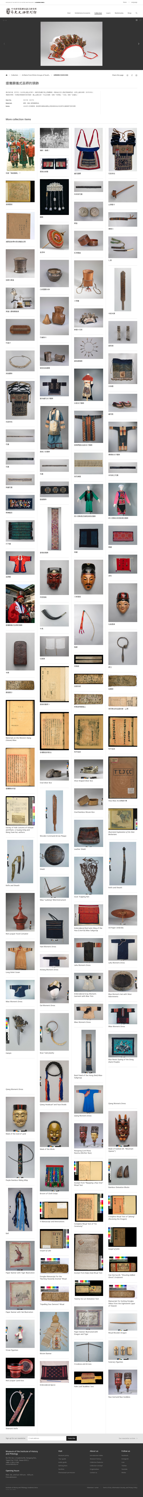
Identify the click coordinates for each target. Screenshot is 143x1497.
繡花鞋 (110, 414)
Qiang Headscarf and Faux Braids (53, 1104)
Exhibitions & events (82, 13)
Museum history (95, 1459)
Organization (94, 1469)
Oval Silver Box (46, 783)
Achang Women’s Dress (49, 969)
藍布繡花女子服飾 (46, 398)
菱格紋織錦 (44, 552)
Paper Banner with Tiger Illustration (20, 1273)
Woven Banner (46, 1353)
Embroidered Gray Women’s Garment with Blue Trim (85, 995)
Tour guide (62, 1459)
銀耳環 (110, 346)
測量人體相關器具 (12, 311)
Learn (108, 13)
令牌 (7, 672)
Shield (42, 869)
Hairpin (8, 1053)
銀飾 (41, 217)
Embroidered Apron (47, 1385)
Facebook (125, 1455)
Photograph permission (66, 1472)
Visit (69, 13)
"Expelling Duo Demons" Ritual (52, 1304)
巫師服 (8, 577)
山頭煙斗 (111, 204)
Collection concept (96, 1466)
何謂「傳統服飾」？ (13, 173)
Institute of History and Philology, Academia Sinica (22, 1487)
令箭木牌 (111, 313)
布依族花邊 (78, 194)
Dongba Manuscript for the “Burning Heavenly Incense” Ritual (53, 1277)
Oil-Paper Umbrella (115, 928)
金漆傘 (42, 252)
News (125, 2)
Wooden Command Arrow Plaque (53, 836)
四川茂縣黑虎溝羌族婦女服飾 (85, 516)
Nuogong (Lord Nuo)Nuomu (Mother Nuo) (83, 1151)
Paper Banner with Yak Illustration (19, 1312)
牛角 (41, 628)
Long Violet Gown (13, 972)
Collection (98, 13)
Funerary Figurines (115, 1362)
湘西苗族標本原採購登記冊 (16, 242)
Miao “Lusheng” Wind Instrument (53, 900)
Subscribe (71, 1438)
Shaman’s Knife (12, 1428)
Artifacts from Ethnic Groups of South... (36, 75)
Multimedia (119, 13)
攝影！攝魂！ (45, 150)
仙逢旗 (42, 658)
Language (134, 2)
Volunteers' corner (93, 1487)
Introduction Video (96, 1455)
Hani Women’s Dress (48, 946)
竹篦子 (8, 343)
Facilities (61, 1469)
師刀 (110, 667)
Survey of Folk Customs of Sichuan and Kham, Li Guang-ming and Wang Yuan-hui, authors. (19, 829)
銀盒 (75, 223)
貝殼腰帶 (9, 373)
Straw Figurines (12, 1350)
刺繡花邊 (9, 487)
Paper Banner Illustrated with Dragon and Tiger (86, 1333)
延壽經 (110, 689)
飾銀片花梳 (78, 329)
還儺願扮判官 (11, 788)
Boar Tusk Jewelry (47, 1053)
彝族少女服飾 (45, 451)
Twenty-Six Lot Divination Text (86, 1299)
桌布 (110, 576)
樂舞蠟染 (9, 512)
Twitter (124, 1466)
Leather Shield (80, 849)
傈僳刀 (110, 229)
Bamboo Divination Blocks (118, 1187)
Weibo (124, 1472)
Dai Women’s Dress (47, 1005)
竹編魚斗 (43, 337)
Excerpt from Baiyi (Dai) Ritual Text (88, 1273)
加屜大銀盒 (10, 280)
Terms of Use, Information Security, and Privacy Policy (120, 1487)
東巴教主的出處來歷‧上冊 (118, 709)
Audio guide (62, 1462)
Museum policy (63, 1455)
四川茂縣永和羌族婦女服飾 (118, 518)
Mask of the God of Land (16, 1134)
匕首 (110, 260)
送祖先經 (77, 686)
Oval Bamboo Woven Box (84, 812)
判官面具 (43, 597)
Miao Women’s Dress (14, 1001)
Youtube (124, 1469)
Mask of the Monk (47, 1149)
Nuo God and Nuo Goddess (119, 1397)
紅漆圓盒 (77, 253)
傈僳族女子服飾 (114, 454)
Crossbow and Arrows (82, 1364)
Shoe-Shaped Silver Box (83, 781)
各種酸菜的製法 (45, 752)
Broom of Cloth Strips (49, 1193)
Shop (129, 13)
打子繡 (8, 544)
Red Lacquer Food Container (17, 934)
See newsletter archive (127, 1438)
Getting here (62, 1466)
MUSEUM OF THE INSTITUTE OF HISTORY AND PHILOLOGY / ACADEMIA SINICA (25, 2)
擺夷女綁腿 (44, 171)
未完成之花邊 (113, 475)
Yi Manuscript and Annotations (52, 1221)
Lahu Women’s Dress (116, 963)
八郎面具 (77, 596)
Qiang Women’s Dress (14, 1089)
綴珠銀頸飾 (78, 361)
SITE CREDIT (13, 1489)
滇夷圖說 (9, 204)
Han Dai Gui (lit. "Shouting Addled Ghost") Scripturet (121, 1276)
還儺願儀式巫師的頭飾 (61, 75)
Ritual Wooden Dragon (117, 1333)
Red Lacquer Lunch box (15, 1380)
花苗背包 (111, 173)
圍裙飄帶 (43, 499)
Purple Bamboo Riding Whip (17, 1180)
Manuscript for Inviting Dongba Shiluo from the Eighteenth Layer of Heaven (121, 1303)
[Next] (139, 44)
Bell (7, 1233)
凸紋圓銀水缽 (45, 289)
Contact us (93, 1472)
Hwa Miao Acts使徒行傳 (117, 801)
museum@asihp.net (12, 1464)
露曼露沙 (9, 692)
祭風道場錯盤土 (80, 707)
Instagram (125, 1459)
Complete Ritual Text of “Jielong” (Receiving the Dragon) (121, 1217)
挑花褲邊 (77, 476)
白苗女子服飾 (79, 403)
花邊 (7, 444)
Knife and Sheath (12, 885)
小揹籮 (76, 301)
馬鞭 (75, 647)
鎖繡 (110, 547)
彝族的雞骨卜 (45, 704)
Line (123, 1462)
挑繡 (75, 552)
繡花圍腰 (77, 173)
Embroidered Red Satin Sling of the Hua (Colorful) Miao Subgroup (88, 929)
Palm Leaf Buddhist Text (84, 1386)
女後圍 (110, 386)
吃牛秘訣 (77, 752)
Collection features (96, 1462)
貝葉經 (76, 666)
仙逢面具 (111, 624)
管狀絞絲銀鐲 (45, 368)
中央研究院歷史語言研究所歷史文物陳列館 (21, 11)
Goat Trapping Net (81, 896)
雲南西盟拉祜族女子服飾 (83, 445)
